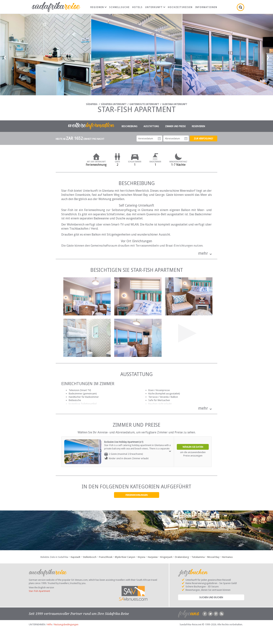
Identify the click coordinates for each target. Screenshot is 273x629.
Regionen (97, 7)
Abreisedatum (185, 138)
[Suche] (240, 7)
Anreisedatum (159, 138)
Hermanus (227, 557)
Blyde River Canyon (125, 557)
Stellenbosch (89, 557)
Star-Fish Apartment (39, 591)
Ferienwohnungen (137, 495)
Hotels (137, 7)
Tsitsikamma (198, 557)
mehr (203, 253)
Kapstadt (75, 557)
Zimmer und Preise (175, 126)
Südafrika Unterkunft (113, 104)
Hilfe (49, 624)
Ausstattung (151, 126)
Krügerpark (166, 557)
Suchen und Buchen (211, 597)
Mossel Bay (213, 557)
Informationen (206, 7)
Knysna (141, 557)
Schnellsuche (119, 7)
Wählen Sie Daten (193, 446)
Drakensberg (182, 557)
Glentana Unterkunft (174, 104)
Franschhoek (105, 557)
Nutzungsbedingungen (66, 624)
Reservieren (198, 126)
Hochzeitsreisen (180, 7)
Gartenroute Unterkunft (144, 104)
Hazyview (153, 557)
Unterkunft (154, 7)
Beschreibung (129, 126)
